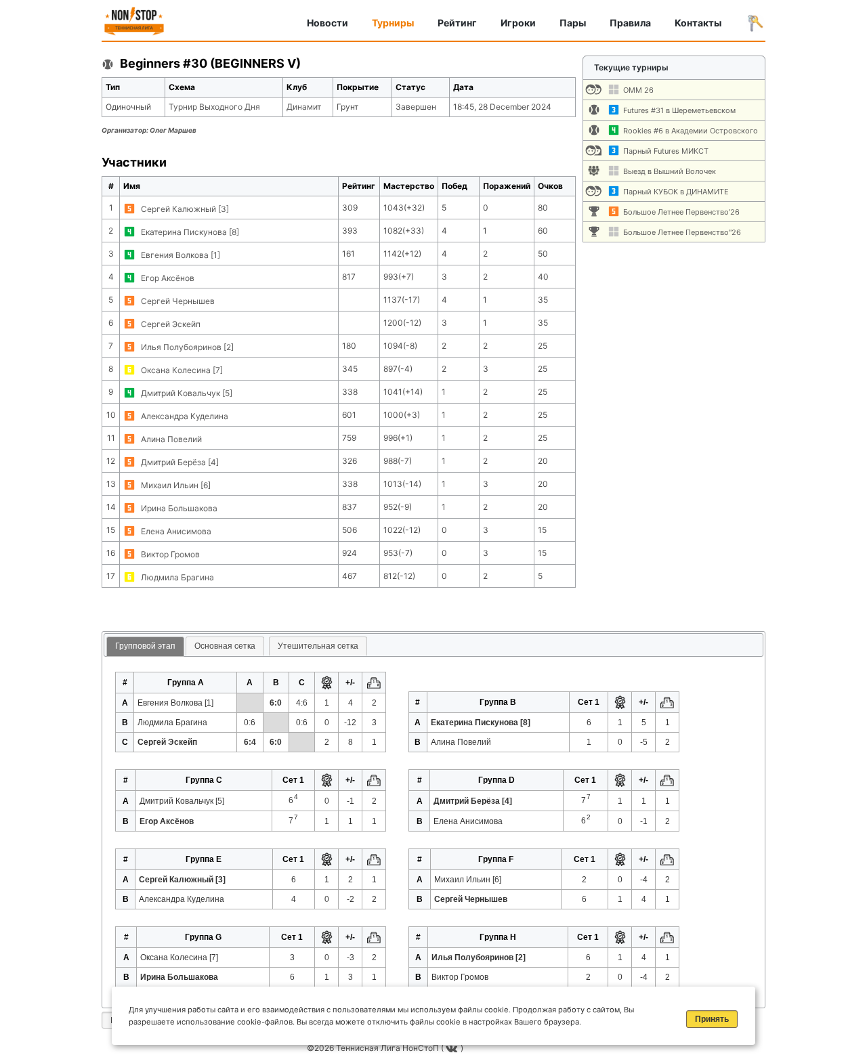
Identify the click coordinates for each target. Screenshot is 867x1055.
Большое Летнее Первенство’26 (681, 212)
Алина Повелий (171, 439)
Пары (572, 22)
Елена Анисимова (176, 531)
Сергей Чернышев (178, 301)
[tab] (145, 647)
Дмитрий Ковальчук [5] (186, 393)
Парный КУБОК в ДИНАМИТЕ (676, 191)
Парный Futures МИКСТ (666, 151)
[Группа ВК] (453, 1048)
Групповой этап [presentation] (145, 646)
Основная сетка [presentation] (224, 646)
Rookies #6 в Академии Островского (690, 130)
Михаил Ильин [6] (176, 485)
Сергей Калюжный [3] (185, 209)
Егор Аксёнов (167, 278)
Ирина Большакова (179, 508)
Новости (327, 22)
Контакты (698, 22)
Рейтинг (457, 22)
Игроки (518, 22)
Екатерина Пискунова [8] (190, 232)
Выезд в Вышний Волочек (669, 171)
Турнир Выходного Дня (214, 107)
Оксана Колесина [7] (182, 370)
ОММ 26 (638, 90)
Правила (630, 22)
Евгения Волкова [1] (180, 255)
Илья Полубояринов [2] (187, 347)
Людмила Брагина (177, 577)
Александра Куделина (184, 416)
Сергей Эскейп (170, 324)
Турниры (393, 22)
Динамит (304, 107)
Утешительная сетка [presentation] (318, 646)
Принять (712, 1019)
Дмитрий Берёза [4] (180, 462)
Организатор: (149, 130)
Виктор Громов (170, 554)
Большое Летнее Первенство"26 (682, 232)
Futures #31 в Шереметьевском (679, 110)
